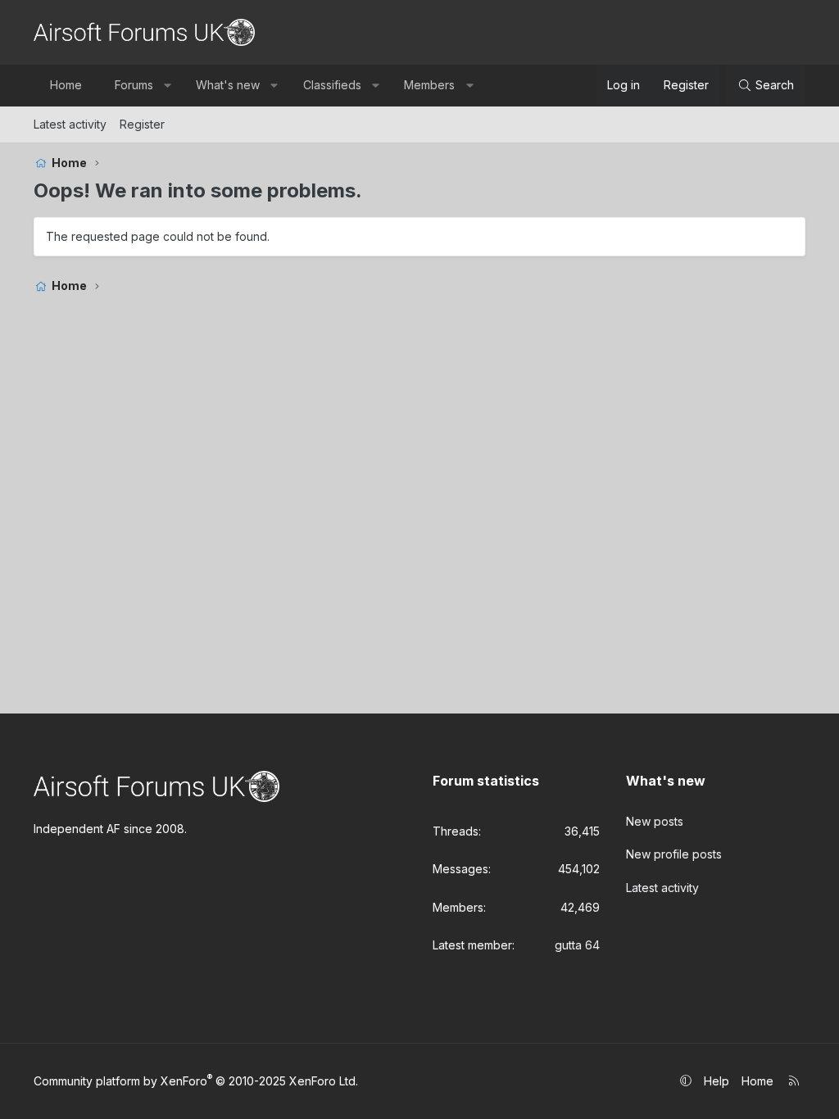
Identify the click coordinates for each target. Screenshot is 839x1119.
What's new (228, 85)
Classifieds (332, 85)
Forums (134, 85)
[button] (167, 85)
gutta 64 (577, 945)
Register (142, 124)
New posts (654, 821)
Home (66, 85)
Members (429, 85)
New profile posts (674, 854)
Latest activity (70, 124)
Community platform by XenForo (196, 1081)
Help (716, 1081)
